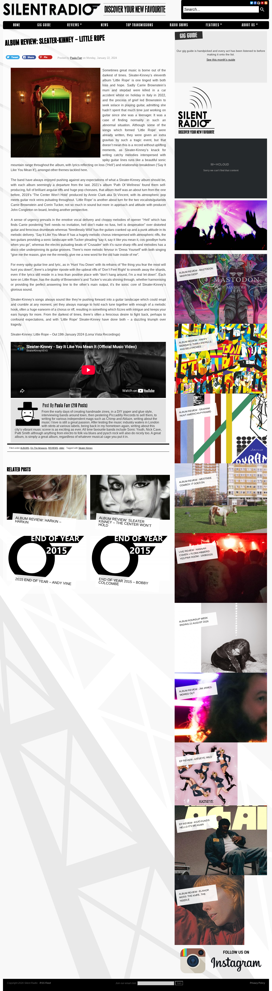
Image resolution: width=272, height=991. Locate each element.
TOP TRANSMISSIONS (139, 25)
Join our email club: (126, 983)
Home (16, 25)
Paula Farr (76, 57)
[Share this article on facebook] (29, 57)
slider (61, 448)
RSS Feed (45, 983)
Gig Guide (44, 25)
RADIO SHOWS (179, 25)
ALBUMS (24, 448)
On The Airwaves (38, 448)
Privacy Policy (257, 983)
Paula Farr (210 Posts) (71, 405)
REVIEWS (73, 25)
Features (212, 25)
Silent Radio (91, 9)
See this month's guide (220, 59)
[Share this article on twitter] (13, 57)
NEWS (104, 25)
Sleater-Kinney (85, 448)
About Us (248, 25)
